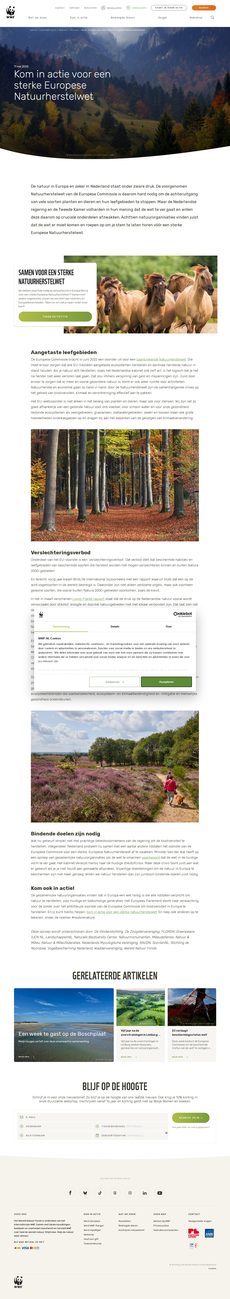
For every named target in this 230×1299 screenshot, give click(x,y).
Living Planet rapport (88, 599)
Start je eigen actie (169, 8)
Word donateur (92, 1221)
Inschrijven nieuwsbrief (131, 1230)
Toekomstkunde (93, 1243)
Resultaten (125, 1221)
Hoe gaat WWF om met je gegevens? (191, 1127)
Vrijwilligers (114, 8)
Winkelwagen (139, 8)
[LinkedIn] (144, 1192)
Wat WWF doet (48, 30)
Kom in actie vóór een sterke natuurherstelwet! (122, 912)
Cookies (212, 1268)
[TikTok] (100, 1192)
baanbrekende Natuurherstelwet (161, 359)
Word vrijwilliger (92, 1230)
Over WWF (74, 8)
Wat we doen (37, 17)
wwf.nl (33, 30)
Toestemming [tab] (61, 626)
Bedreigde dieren (123, 17)
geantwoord (151, 857)
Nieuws (75, 30)
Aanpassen (112, 681)
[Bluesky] (85, 1192)
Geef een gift (91, 1239)
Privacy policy (161, 1225)
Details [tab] (115, 626)
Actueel (63, 30)
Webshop (196, 17)
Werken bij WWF (161, 1221)
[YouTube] (159, 1192)
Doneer (204, 8)
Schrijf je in (189, 1117)
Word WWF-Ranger (94, 1225)
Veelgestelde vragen (199, 1221)
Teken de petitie (55, 316)
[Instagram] (130, 1192)
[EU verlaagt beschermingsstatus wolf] (192, 1025)
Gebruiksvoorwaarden (165, 1230)
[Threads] (115, 1192)
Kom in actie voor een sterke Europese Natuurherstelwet (113, 30)
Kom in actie (79, 17)
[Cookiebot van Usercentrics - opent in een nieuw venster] (176, 614)
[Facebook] (70, 1192)
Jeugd (162, 17)
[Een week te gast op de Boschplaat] (64, 1025)
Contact (60, 8)
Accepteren (166, 681)
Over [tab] (169, 626)
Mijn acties (90, 8)
